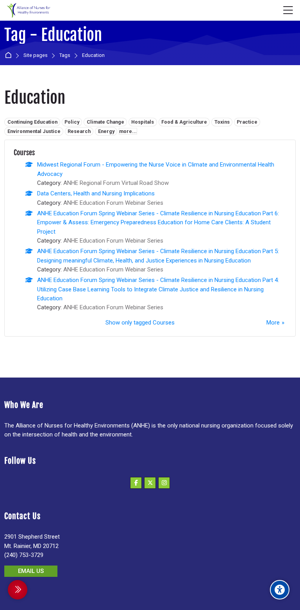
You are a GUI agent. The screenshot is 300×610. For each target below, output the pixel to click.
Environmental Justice (34, 131)
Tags (64, 55)
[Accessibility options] (279, 589)
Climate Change (105, 122)
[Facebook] (136, 483)
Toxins (222, 122)
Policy (71, 122)
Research (79, 131)
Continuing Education (32, 122)
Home (9, 55)
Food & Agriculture (184, 122)
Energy (106, 131)
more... (128, 131)
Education (93, 55)
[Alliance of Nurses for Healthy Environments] (27, 10)
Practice (247, 122)
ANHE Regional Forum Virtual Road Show (116, 182)
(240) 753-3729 (23, 555)
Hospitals (142, 122)
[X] (150, 483)
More (273, 322)
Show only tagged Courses (140, 322)
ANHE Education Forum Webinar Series (113, 202)
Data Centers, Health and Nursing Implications (96, 193)
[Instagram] (164, 483)
